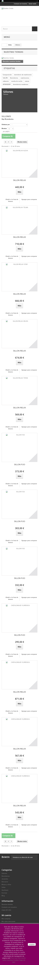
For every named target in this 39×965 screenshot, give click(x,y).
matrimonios (25, 78)
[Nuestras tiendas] (19, 58)
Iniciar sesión (32, 3)
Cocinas (4, 893)
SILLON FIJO (19, 465)
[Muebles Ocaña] (19, 14)
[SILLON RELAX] (19, 163)
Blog (3, 896)
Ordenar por (6, 124)
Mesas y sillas (6, 884)
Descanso (5, 882)
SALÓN (5, 78)
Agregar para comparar (29, 199)
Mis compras (6, 919)
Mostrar (4, 128)
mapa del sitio (6, 910)
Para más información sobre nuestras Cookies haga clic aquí (14, 960)
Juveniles (5, 879)
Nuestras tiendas (13, 52)
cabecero (6, 81)
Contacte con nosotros (20, 3)
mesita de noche (16, 81)
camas (27, 81)
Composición (7, 75)
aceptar (32, 944)
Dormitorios (14, 78)
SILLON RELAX (19, 180)
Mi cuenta (6, 915)
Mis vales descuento (8, 921)
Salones (4, 873)
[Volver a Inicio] (4, 45)
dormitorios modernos (20, 84)
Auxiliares (5, 890)
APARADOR (7, 84)
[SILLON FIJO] (19, 447)
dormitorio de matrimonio (23, 75)
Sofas (3, 887)
